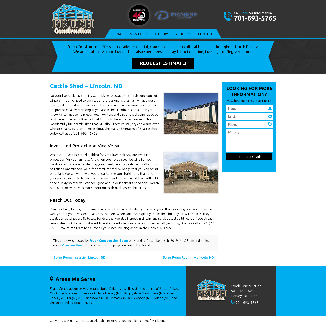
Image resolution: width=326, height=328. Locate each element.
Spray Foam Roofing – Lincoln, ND (190, 257)
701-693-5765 (255, 18)
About (180, 34)
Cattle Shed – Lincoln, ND (86, 85)
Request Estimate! (163, 63)
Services (136, 34)
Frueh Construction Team (108, 240)
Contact (205, 34)
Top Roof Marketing (151, 320)
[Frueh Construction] (73, 35)
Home (118, 34)
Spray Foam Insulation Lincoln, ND (77, 257)
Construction (72, 245)
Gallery (161, 34)
